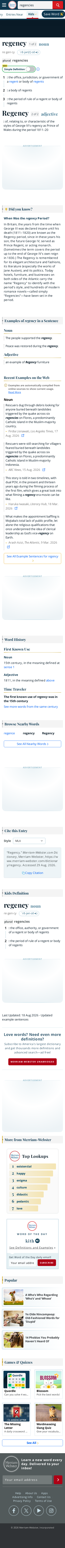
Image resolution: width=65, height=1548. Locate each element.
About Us (31, 1493)
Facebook (14, 1510)
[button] (32, 14)
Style (7, 841)
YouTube (39, 1510)
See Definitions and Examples (31, 1248)
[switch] (19, 69)
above (50, 680)
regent (13, 81)
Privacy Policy (22, 1501)
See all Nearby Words (31, 744)
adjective (49, 114)
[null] (37, 1241)
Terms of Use (43, 1501)
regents (38, 81)
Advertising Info (22, 1497)
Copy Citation (34, 873)
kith (29, 1241)
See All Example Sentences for (32, 556)
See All (31, 1443)
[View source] (23, 436)
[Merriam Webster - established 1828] (12, 5)
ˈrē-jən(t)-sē (27, 52)
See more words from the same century (31, 707)
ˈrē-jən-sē (28, 913)
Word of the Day (32, 1234)
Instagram (51, 1510)
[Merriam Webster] (32, 1226)
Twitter (26, 1510)
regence (9, 733)
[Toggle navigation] (4, 5)
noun (44, 44)
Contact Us (44, 1497)
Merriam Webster (11, 1464)
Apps (45, 1493)
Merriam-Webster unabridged (32, 1061)
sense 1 (9, 667)
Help (18, 1493)
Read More (14, 392)
